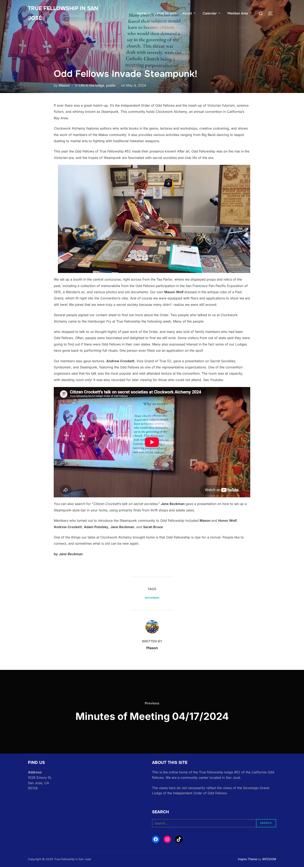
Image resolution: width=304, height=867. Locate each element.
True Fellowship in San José (63, 13)
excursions (152, 597)
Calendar (210, 13)
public (111, 85)
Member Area (237, 13)
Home (141, 13)
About (187, 13)
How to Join (166, 13)
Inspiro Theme (247, 859)
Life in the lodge (91, 85)
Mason (64, 85)
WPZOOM (269, 859)
